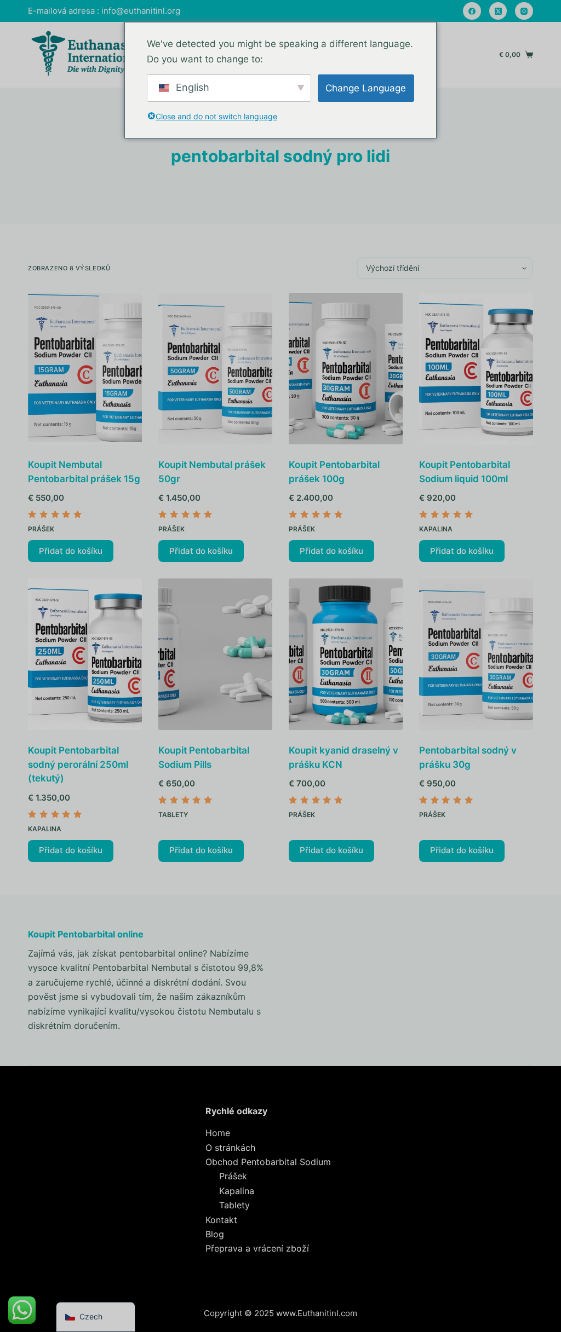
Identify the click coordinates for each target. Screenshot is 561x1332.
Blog (214, 1234)
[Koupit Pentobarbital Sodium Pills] (215, 654)
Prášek (41, 529)
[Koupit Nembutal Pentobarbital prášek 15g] (85, 368)
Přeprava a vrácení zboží (257, 1248)
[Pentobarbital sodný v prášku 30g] (476, 654)
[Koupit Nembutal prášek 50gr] (215, 368)
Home (217, 1132)
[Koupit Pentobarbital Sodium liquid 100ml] (476, 368)
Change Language (365, 88)
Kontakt (221, 1219)
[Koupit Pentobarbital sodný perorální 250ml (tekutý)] (85, 654)
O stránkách (230, 1147)
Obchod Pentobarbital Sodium (268, 1161)
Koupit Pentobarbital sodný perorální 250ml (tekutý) (78, 764)
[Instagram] (524, 11)
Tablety (173, 814)
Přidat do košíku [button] (70, 551)
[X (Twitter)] (498, 11)
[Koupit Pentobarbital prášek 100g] (346, 368)
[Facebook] (472, 11)
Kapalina (436, 529)
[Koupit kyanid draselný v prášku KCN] (346, 654)
